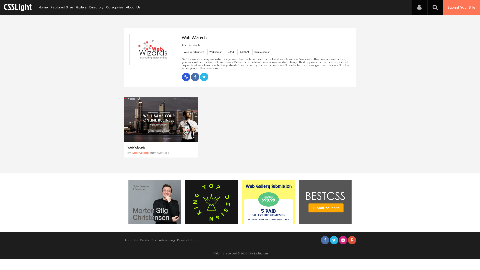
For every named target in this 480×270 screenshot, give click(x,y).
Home (43, 7)
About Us (133, 7)
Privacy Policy (186, 240)
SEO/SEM (244, 52)
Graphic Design (262, 52)
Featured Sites (62, 7)
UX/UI (231, 52)
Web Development (194, 52)
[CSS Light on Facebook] (325, 240)
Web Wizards (137, 147)
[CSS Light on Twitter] (334, 240)
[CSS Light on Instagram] (343, 240)
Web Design (215, 52)
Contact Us (148, 240)
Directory (96, 7)
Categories (114, 7)
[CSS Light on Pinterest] (352, 240)
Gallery (81, 7)
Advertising (167, 240)
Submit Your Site (461, 7)
